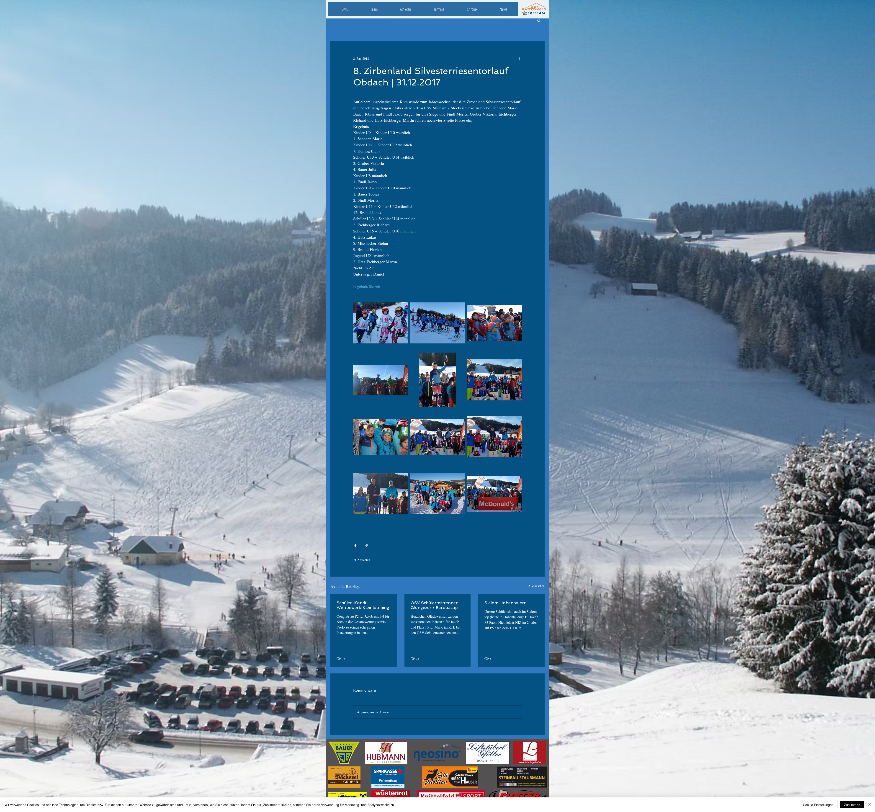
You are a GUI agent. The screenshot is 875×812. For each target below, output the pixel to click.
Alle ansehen (536, 586)
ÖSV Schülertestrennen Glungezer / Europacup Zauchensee (434, 605)
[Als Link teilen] (366, 546)
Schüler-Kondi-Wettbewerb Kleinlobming (363, 605)
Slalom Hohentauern (505, 602)
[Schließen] (869, 804)
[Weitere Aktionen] (519, 58)
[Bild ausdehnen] (380, 323)
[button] (539, 20)
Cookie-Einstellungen (818, 804)
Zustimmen (852, 804)
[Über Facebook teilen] (355, 546)
